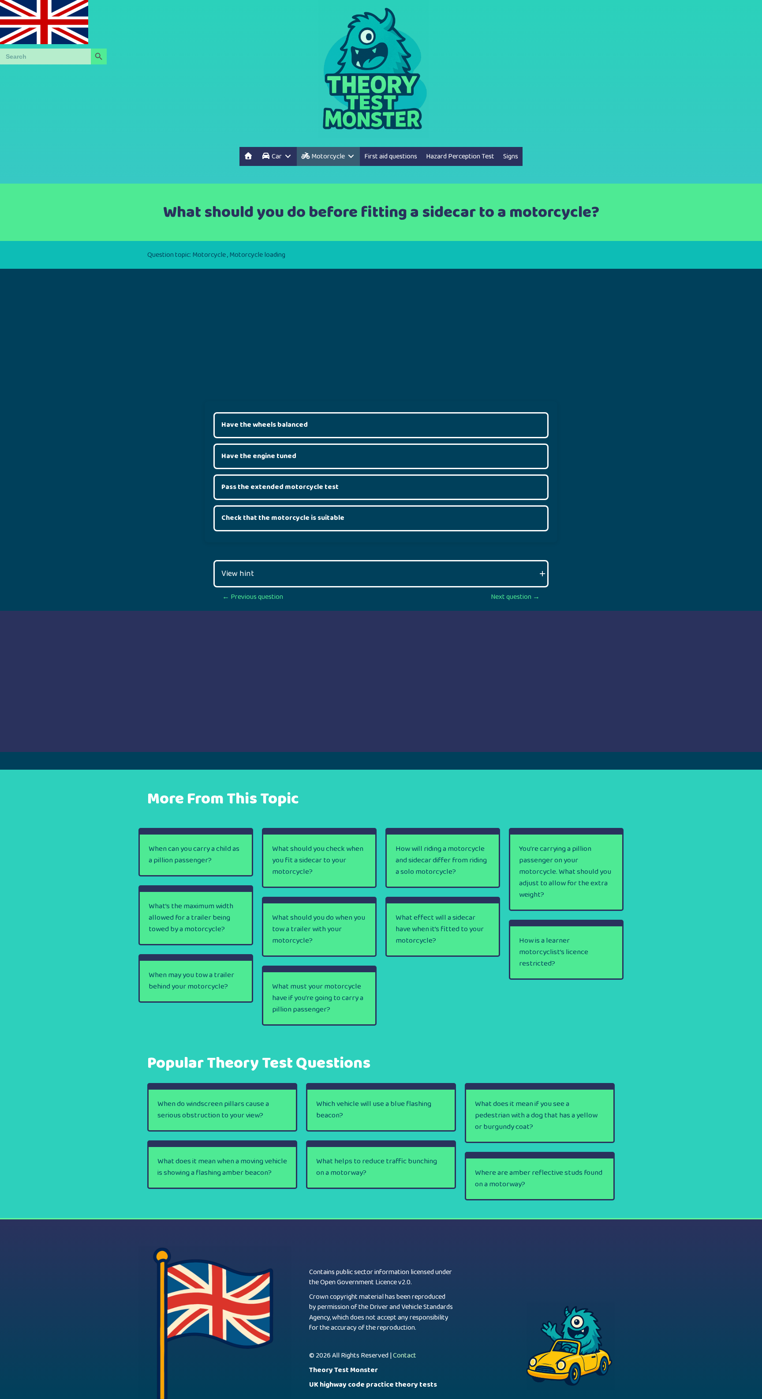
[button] (381, 573)
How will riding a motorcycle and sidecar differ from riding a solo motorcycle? (441, 860)
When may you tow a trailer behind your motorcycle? (191, 981)
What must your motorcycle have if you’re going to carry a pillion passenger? (317, 998)
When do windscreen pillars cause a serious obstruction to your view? (213, 1109)
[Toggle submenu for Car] (288, 156)
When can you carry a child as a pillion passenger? (194, 854)
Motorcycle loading (257, 254)
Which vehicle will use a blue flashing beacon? (373, 1109)
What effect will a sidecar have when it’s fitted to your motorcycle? (440, 929)
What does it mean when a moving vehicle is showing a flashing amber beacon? (222, 1167)
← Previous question (252, 597)
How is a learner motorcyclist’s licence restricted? (553, 952)
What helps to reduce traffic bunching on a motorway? (376, 1167)
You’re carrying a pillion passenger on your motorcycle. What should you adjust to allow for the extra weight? (565, 872)
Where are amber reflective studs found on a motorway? (538, 1178)
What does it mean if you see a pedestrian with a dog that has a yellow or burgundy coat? (536, 1115)
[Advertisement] (381, 330)
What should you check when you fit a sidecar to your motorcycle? (317, 860)
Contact (404, 1355)
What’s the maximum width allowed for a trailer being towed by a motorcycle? (191, 917)
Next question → (515, 597)
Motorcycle (209, 254)
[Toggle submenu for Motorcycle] (351, 156)
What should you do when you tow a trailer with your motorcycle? (318, 929)
